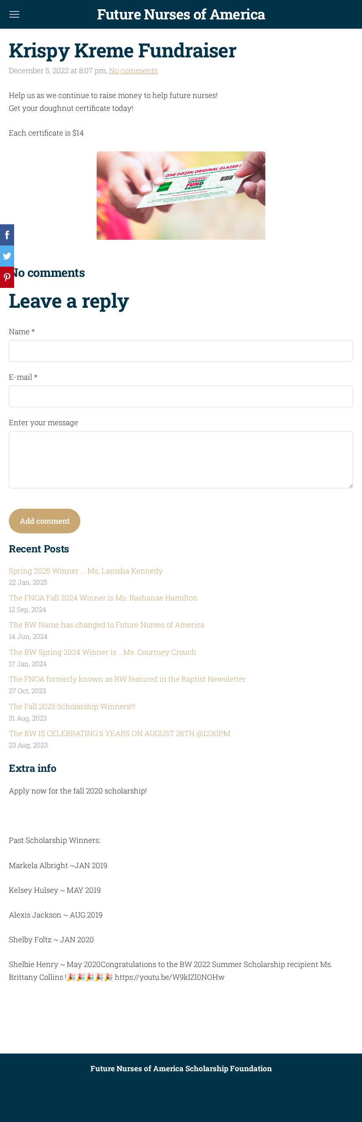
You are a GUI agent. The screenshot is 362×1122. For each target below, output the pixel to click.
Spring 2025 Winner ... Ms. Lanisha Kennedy (86, 571)
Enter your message (43, 422)
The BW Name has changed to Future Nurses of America (106, 625)
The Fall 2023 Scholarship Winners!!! (72, 706)
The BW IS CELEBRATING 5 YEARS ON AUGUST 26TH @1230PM (119, 733)
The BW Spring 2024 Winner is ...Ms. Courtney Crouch (102, 652)
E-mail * (23, 377)
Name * (22, 331)
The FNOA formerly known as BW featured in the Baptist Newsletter (127, 679)
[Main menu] (14, 14)
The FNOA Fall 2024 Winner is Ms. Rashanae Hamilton (103, 598)
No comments (133, 70)
